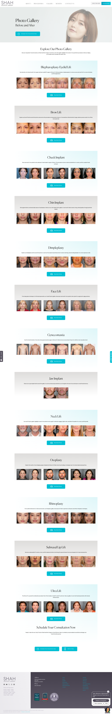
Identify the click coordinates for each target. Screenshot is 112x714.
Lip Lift (84, 690)
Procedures (38, 3)
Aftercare (85, 680)
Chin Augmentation (86, 683)
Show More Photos (58, 95)
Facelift (63, 680)
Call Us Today (71, 648)
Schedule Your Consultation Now (29, 33)
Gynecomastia (85, 688)
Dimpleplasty (85, 685)
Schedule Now (106, 3)
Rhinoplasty (64, 682)
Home (63, 677)
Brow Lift (84, 682)
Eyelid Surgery (85, 687)
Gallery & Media (65, 683)
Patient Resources (66, 685)
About (28, 3)
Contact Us (69, 3)
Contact (64, 687)
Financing (85, 679)
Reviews (59, 3)
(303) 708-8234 (96, 3)
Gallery (49, 3)
